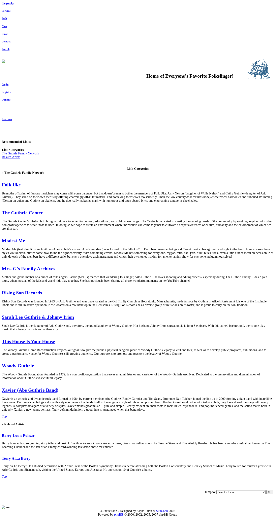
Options (6, 99)
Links (5, 33)
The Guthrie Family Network (20, 153)
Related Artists (11, 157)
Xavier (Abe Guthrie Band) (30, 390)
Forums (6, 10)
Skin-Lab (162, 511)
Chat (4, 26)
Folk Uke (11, 184)
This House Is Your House (28, 341)
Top (4, 416)
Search (5, 49)
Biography (8, 3)
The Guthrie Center (22, 212)
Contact (6, 41)
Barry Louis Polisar (18, 435)
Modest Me (13, 240)
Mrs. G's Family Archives (28, 268)
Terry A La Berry (16, 458)
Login (5, 84)
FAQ (4, 18)
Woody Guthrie (18, 365)
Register (6, 92)
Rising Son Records (22, 292)
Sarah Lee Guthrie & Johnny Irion (38, 317)
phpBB (118, 514)
